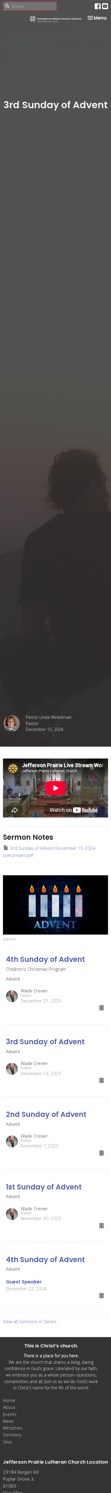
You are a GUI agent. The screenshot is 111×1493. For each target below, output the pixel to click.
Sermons (12, 1435)
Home (9, 1400)
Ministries (12, 1428)
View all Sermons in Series (30, 1321)
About (9, 1407)
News (8, 1421)
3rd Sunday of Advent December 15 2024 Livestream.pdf (49, 851)
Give (7, 1442)
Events (10, 1414)
